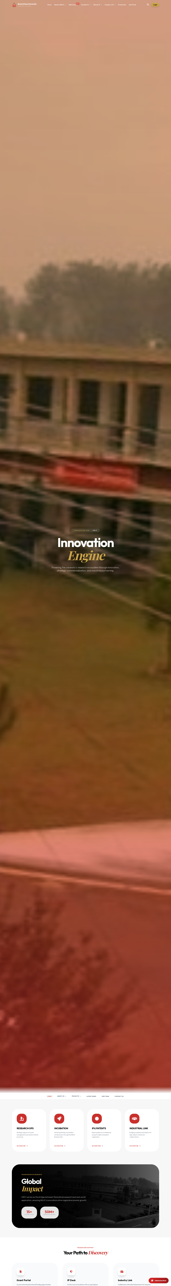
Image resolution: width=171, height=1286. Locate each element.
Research (97, 5)
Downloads (122, 5)
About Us (60, 1096)
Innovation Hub (81, 530)
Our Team (105, 1096)
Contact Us (119, 1096)
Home (49, 5)
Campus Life (109, 5)
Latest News (91, 1096)
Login (155, 5)
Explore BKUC (59, 5)
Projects (75, 1096)
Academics (85, 5)
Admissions (74, 4)
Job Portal (132, 5)
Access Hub (21, 1146)
